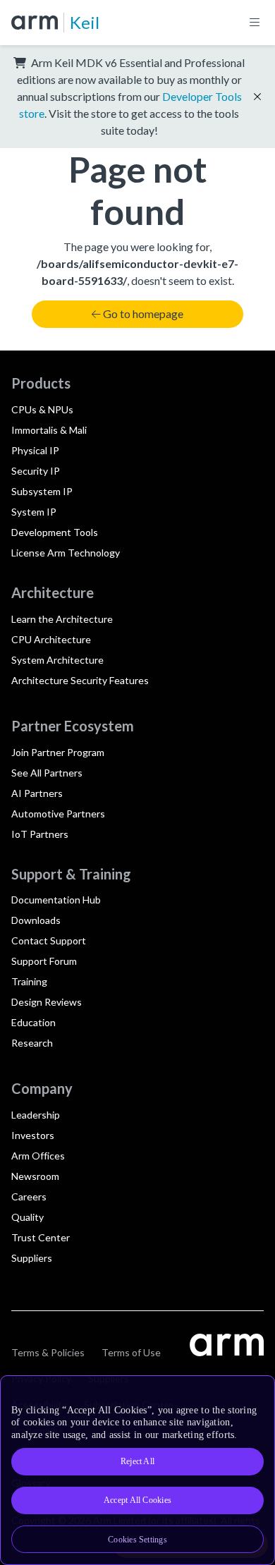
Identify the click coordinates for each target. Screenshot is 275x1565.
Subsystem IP (42, 491)
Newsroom (35, 1176)
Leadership (35, 1115)
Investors (32, 1135)
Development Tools (54, 532)
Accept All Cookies (137, 1500)
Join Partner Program (57, 752)
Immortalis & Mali (49, 430)
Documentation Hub (56, 900)
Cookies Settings (137, 1540)
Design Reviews (46, 1002)
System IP (33, 512)
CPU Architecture (51, 639)
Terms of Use (131, 1352)
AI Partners (37, 793)
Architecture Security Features (80, 680)
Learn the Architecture (62, 619)
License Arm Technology (65, 553)
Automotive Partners (58, 814)
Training (29, 981)
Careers (29, 1196)
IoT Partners (39, 834)
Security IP (35, 471)
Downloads (36, 920)
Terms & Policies (48, 1352)
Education (33, 1022)
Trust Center (40, 1237)
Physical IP (35, 450)
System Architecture (57, 660)
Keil (84, 22)
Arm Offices (38, 1156)
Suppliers (31, 1258)
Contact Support (48, 940)
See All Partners (46, 773)
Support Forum (44, 961)
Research (32, 1043)
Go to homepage (143, 313)
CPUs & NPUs (42, 409)
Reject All (137, 1461)
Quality (27, 1217)
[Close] (255, 1391)
